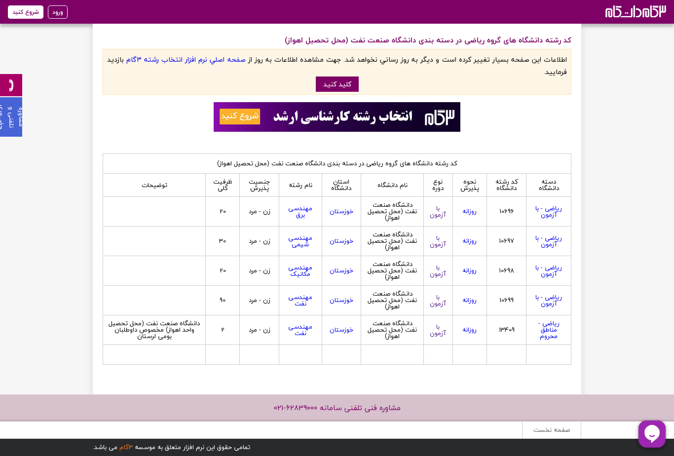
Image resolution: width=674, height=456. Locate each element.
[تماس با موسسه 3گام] (11, 85)
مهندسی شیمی (300, 241)
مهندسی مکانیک (300, 270)
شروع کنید (25, 12)
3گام (126, 447)
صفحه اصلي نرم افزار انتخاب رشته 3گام (185, 59)
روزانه (469, 211)
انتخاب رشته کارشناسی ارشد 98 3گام (634, 11)
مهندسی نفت (300, 300)
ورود (57, 12)
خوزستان (341, 211)
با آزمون (438, 211)
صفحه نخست (551, 429)
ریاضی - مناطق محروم (549, 330)
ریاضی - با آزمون (548, 211)
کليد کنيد (337, 84)
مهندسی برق (300, 211)
